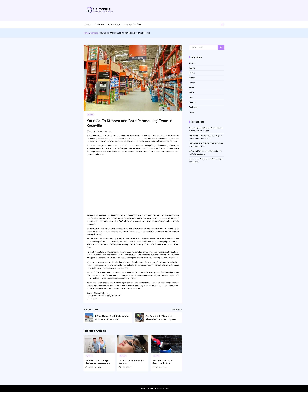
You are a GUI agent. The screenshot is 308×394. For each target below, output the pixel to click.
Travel (191, 112)
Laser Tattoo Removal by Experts (131, 361)
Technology (193, 107)
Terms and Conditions (132, 24)
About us (87, 24)
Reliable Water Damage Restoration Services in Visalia (96, 361)
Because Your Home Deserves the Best (163, 361)
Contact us (99, 24)
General (192, 83)
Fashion (192, 68)
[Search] (221, 47)
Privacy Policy (114, 24)
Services (91, 115)
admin (92, 131)
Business (192, 63)
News (191, 97)
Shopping (192, 102)
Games (192, 78)
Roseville (100, 272)
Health (191, 87)
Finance (192, 73)
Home (191, 92)
